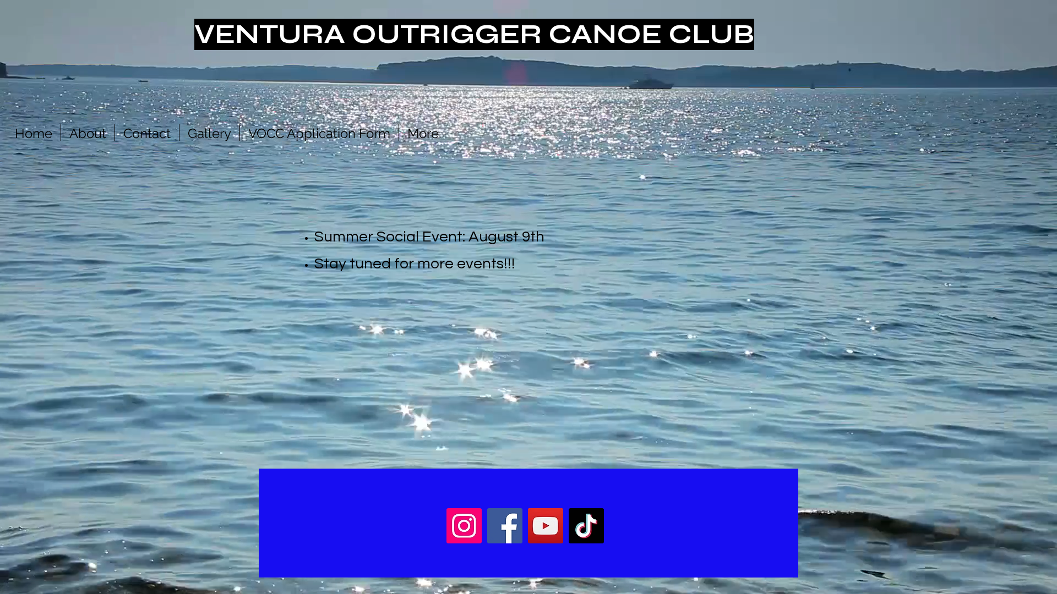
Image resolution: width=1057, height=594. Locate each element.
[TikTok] (586, 525)
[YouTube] (545, 525)
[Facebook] (504, 525)
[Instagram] (464, 525)
